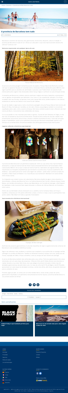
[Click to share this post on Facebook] (30, 284)
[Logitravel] (42, 380)
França (6, 375)
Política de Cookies (6, 360)
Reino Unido (8, 380)
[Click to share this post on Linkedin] (37, 284)
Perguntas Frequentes (41, 352)
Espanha (7, 372)
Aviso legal (4, 352)
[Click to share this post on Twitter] (34, 284)
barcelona (10, 293)
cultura (20, 293)
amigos (4, 293)
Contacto (38, 354)
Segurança (4, 357)
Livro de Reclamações (7, 362)
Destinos (9, 5)
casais (15, 293)
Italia (6, 377)
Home (3, 5)
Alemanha (7, 382)
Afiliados (38, 357)
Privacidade (5, 354)
